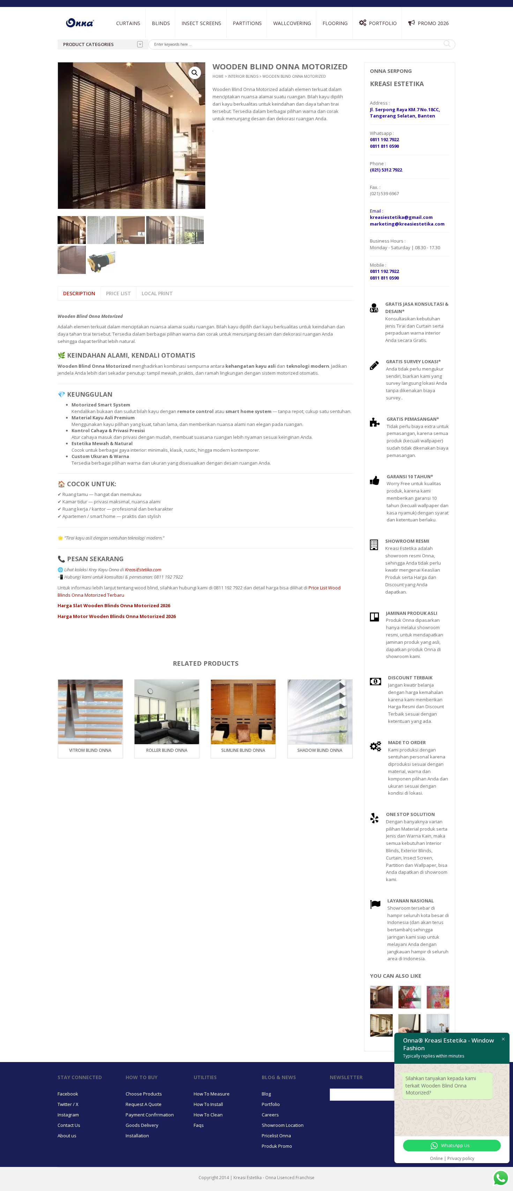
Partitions (247, 23)
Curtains (128, 23)
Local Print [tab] (157, 293)
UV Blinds (231, 57)
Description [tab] (79, 293)
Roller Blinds (166, 49)
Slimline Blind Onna (167, 750)
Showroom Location (283, 1125)
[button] (194, 72)
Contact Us (69, 1125)
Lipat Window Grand (203, 55)
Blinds (161, 23)
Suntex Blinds (236, 49)
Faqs (199, 1125)
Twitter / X (68, 1104)
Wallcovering (292, 23)
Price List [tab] (118, 293)
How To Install (208, 1104)
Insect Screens (201, 23)
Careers (270, 1114)
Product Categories (88, 44)
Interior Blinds (169, 38)
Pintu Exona (245, 38)
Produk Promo (277, 1146)
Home (218, 76)
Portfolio (383, 23)
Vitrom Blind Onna (320, 750)
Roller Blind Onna (90, 750)
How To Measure (212, 1093)
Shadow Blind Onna (243, 750)
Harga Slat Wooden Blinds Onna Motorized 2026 (114, 605)
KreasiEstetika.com (143, 569)
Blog (266, 1093)
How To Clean (208, 1114)
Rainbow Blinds (168, 57)
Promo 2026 (433, 23)
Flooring (335, 23)
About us (67, 1135)
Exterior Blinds (239, 38)
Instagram (68, 1114)
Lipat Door (193, 38)
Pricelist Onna (276, 1135)
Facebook (68, 1093)
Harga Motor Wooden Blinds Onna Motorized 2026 (117, 616)
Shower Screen (248, 55)
